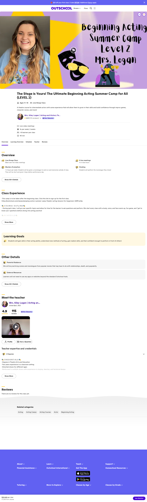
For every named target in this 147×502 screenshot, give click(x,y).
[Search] (91, 8)
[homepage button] (61, 8)
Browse (76, 8)
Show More (9, 222)
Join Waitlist (139, 498)
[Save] (144, 14)
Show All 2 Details (11, 284)
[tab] (5, 141)
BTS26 (77, 3)
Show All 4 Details (11, 180)
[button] (73, 354)
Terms (90, 3)
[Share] (139, 14)
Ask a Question (25, 342)
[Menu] (95, 8)
